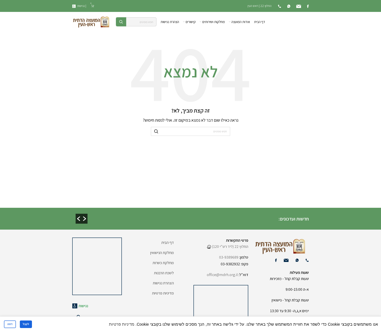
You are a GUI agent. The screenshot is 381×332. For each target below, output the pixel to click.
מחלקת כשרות (163, 262)
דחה (10, 324)
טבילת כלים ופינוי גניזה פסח (95, 218)
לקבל (26, 324)
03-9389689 (228, 257)
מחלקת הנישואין (162, 252)
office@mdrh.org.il (222, 274)
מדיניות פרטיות (163, 293)
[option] (224, 215)
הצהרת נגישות (163, 283)
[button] (79, 219)
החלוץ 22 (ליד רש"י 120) (229, 246)
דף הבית (167, 242)
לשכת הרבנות (164, 272)
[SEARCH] (121, 21)
